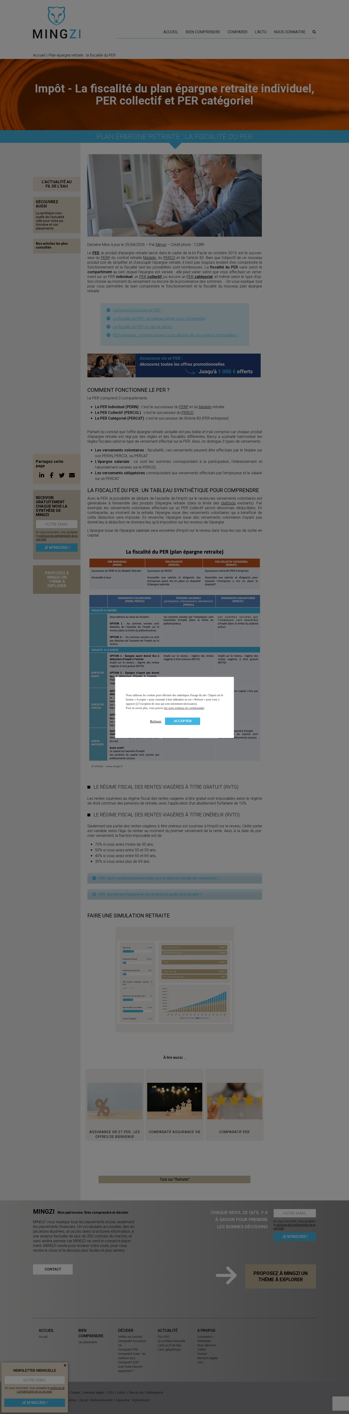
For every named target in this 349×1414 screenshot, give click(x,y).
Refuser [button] (155, 721)
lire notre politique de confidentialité (184, 708)
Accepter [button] (183, 721)
